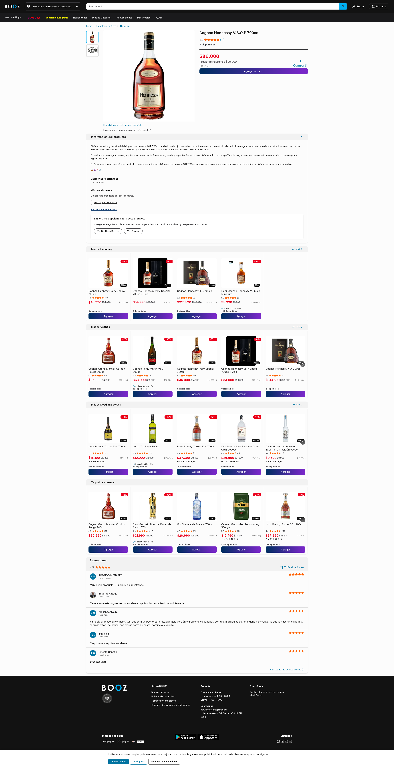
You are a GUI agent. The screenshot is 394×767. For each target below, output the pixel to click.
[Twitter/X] (286, 741)
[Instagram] (278, 741)
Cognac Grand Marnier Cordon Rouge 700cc (106, 370)
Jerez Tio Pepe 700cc (146, 446)
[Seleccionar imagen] (92, 37)
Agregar (108, 316)
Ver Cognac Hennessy (105, 202)
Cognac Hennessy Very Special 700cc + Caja (151, 292)
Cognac (125, 26)
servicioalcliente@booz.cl (214, 709)
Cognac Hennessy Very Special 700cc (106, 292)
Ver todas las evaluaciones (285, 669)
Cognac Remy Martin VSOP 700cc (149, 370)
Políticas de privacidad (163, 696)
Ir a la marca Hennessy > (104, 209)
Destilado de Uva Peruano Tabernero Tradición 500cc (282, 448)
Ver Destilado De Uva (108, 231)
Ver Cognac (133, 231)
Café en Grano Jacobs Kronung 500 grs (240, 526)
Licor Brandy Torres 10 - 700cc (107, 446)
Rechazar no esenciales (164, 761)
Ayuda (159, 17)
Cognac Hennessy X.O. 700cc (194, 290)
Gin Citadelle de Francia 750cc (195, 524)
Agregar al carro (253, 71)
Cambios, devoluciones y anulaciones (170, 705)
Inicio (89, 26)
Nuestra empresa (160, 692)
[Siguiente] (302, 364)
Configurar (139, 761)
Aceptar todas (118, 761)
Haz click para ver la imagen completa (122, 125)
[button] (216, 6)
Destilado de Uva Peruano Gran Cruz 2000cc (240, 448)
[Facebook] (282, 741)
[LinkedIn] (290, 741)
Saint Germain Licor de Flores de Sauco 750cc (152, 526)
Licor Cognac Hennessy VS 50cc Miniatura (240, 292)
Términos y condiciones (163, 700)
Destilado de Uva (106, 26)
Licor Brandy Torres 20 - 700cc (196, 446)
